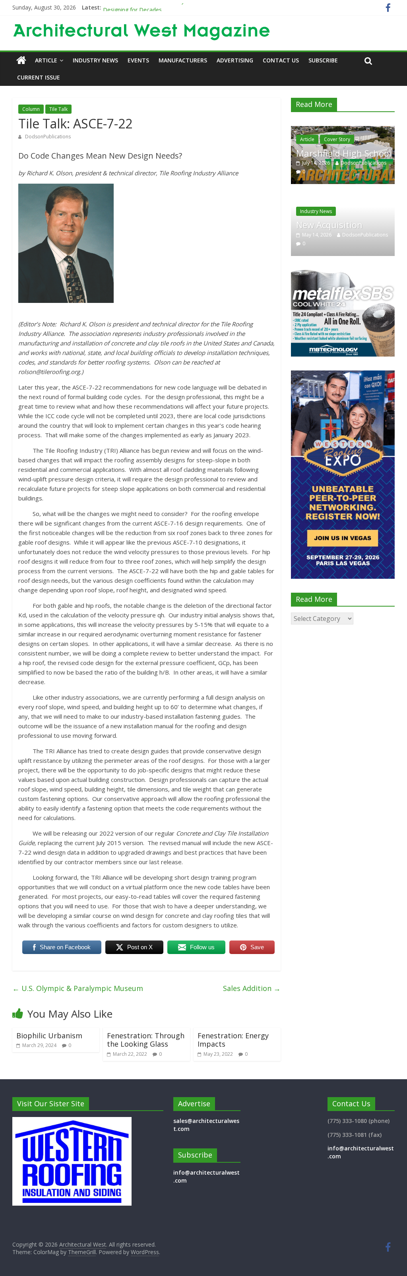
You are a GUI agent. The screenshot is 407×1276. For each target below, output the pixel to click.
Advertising (235, 60)
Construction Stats (365, 139)
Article (46, 60)
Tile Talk (58, 109)
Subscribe (323, 60)
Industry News (95, 60)
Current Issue (38, 77)
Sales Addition (252, 988)
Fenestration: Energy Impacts (233, 1040)
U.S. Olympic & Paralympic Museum (77, 988)
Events (138, 60)
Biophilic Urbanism (49, 1035)
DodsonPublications (48, 136)
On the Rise (341, 153)
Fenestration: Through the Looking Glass (145, 1040)
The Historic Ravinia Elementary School (153, 7)
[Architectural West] (21, 60)
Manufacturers (183, 60)
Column (31, 109)
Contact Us (281, 60)
